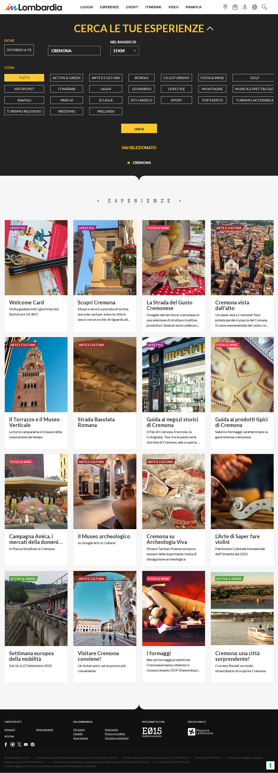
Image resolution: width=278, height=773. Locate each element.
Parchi (66, 100)
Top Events (212, 100)
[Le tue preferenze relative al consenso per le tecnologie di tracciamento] (270, 765)
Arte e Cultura (106, 78)
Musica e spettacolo (254, 89)
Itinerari (66, 89)
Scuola (106, 100)
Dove (9, 40)
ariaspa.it (10, 729)
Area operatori (44, 729)
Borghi (142, 78)
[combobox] (124, 50)
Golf (254, 78)
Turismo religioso (24, 111)
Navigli (24, 100)
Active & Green (67, 78)
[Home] (33, 7)
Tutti (24, 78)
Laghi (106, 89)
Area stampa (80, 738)
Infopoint (24, 89)
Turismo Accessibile (255, 100)
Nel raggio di (123, 42)
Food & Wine (212, 78)
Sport (176, 100)
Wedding (66, 111)
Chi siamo (79, 729)
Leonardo (141, 89)
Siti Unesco (141, 100)
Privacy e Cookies (115, 733)
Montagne (212, 89)
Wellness (105, 111)
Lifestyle (176, 89)
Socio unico (111, 729)
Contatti (78, 733)
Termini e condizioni (117, 738)
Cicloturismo (176, 78)
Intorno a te (19, 50)
